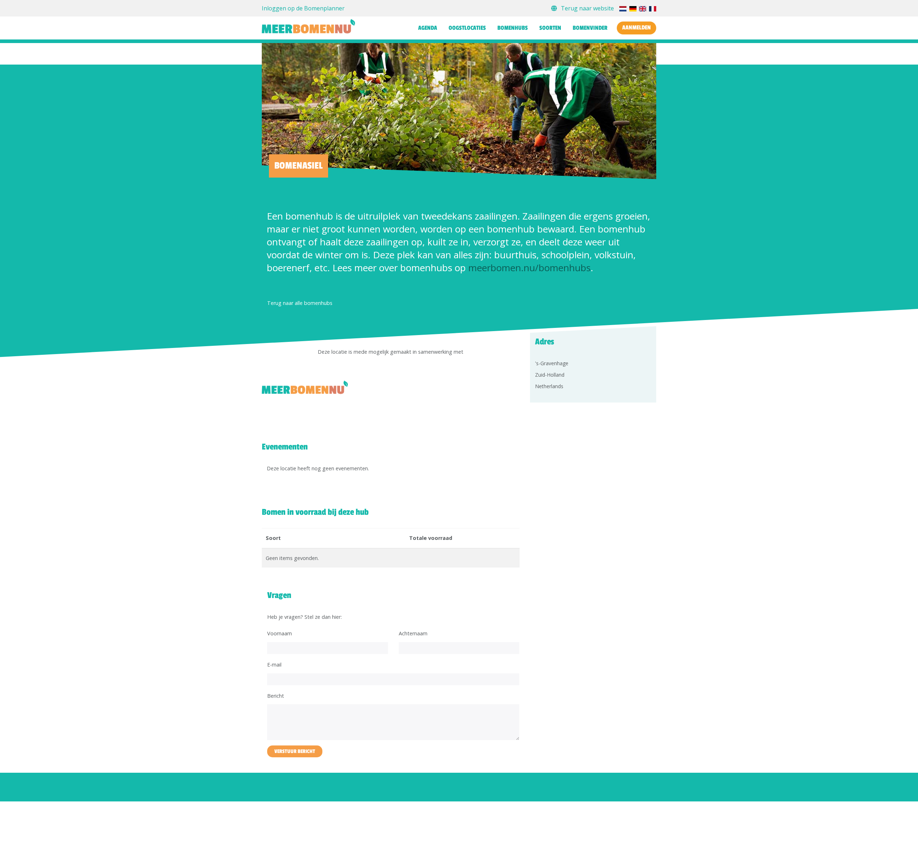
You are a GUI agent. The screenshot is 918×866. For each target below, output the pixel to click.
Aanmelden (636, 27)
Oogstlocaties (467, 28)
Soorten (550, 28)
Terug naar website (587, 8)
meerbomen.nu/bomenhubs (529, 267)
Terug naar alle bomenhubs (299, 303)
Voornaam (279, 633)
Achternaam (413, 633)
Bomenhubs (512, 28)
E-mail (274, 664)
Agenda (427, 28)
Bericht (275, 695)
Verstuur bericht (294, 751)
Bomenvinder (590, 28)
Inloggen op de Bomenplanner (303, 8)
